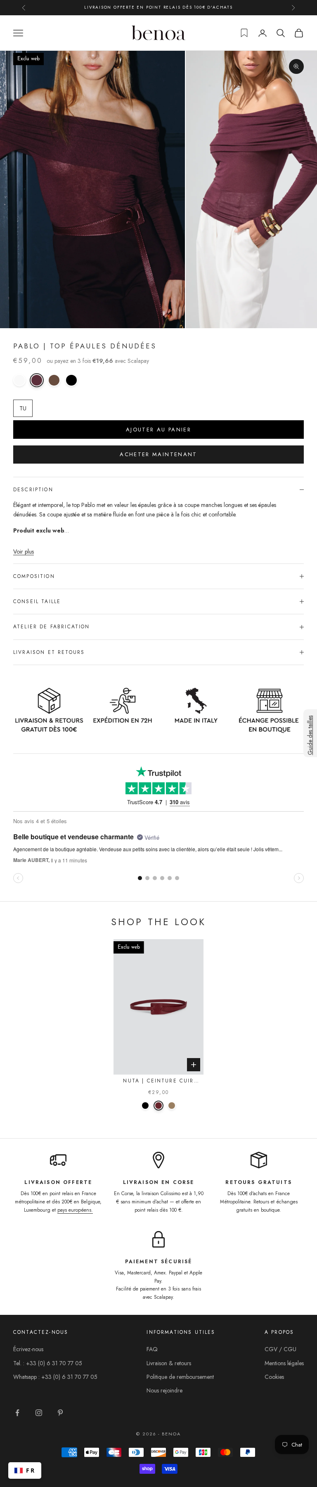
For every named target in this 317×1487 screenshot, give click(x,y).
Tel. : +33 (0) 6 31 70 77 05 (47, 1363)
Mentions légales (284, 1363)
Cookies (274, 1377)
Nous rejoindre (164, 1390)
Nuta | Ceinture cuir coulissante (158, 1081)
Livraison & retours (169, 1363)
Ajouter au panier (158, 429)
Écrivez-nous (28, 1349)
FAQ (152, 1349)
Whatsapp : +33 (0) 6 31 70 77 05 (55, 1377)
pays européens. (75, 1210)
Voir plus (23, 551)
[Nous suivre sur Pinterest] (60, 1413)
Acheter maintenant (158, 454)
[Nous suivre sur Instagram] (39, 1413)
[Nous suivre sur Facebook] (17, 1413)
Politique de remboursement (180, 1377)
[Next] (192, 1007)
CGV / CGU (280, 1349)
